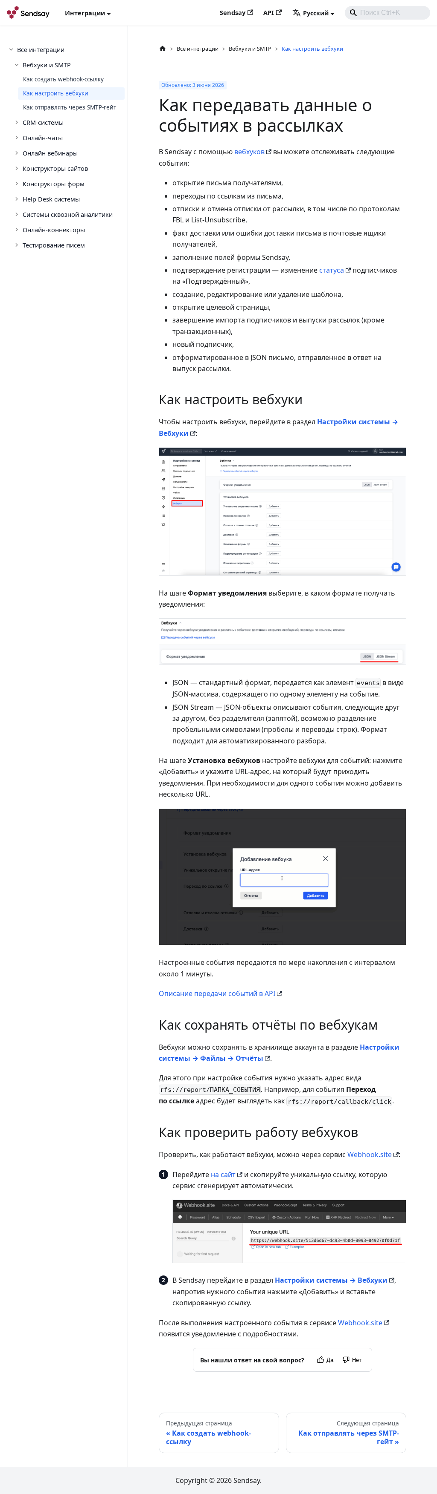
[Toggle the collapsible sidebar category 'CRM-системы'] (17, 122)
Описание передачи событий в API (217, 993)
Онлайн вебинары (50, 153)
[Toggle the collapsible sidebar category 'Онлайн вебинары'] (17, 153)
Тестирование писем (54, 245)
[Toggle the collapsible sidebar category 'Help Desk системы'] (17, 199)
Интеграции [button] (85, 13)
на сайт (223, 1174)
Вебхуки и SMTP (47, 64)
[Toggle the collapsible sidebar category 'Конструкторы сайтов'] (17, 168)
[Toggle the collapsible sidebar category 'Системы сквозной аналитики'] (17, 214)
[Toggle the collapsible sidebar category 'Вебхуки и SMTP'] (17, 65)
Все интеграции (40, 49)
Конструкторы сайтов (55, 168)
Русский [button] (316, 13)
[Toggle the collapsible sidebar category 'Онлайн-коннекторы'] (17, 229)
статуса (331, 270)
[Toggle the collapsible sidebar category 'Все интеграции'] (12, 49)
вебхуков (249, 151)
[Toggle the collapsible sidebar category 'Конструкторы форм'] (17, 183)
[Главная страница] (162, 48)
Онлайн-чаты (43, 137)
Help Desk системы (51, 199)
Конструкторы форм (53, 183)
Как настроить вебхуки (55, 93)
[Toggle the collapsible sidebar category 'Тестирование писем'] (17, 245)
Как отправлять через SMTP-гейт (69, 107)
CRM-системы (43, 122)
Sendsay (232, 12)
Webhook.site (369, 1154)
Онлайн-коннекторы (54, 229)
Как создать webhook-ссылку (63, 79)
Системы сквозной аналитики (68, 214)
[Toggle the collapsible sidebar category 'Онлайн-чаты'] (17, 137)
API (268, 12)
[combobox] (387, 13)
